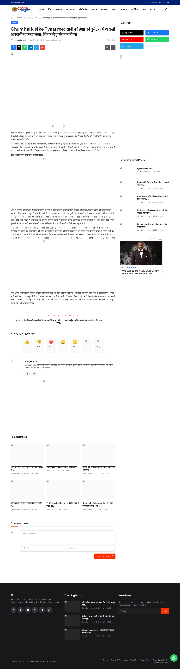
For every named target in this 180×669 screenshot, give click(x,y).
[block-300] (63, 182)
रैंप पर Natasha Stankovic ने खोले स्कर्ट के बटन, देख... (63, 504)
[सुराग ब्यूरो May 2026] (127, 172)
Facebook (154, 33)
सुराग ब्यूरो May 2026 (145, 168)
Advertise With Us (160, 660)
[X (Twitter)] (14, 610)
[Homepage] (21, 9)
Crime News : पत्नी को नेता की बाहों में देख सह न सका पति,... (98, 617)
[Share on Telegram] (36, 47)
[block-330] (140, 55)
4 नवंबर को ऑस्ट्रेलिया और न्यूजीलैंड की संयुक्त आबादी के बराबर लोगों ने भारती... (38, 321)
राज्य (93, 9)
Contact (106, 660)
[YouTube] (28, 610)
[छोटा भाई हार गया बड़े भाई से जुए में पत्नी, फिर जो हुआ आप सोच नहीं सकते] (72, 606)
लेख (113, 9)
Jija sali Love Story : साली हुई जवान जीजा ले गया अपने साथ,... (98, 631)
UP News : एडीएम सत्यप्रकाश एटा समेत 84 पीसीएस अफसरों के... (152, 211)
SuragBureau (31, 361)
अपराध (123, 9)
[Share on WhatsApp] (24, 47)
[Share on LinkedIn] (30, 47)
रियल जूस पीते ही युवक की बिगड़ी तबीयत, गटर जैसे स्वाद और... (153, 183)
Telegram (128, 46)
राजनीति (133, 9)
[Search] (166, 9)
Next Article (70, 315)
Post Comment (103, 556)
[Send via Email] (42, 47)
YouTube (128, 39)
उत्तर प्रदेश (70, 9)
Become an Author (17, 2)
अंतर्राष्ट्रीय (83, 9)
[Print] (107, 47)
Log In (147, 2)
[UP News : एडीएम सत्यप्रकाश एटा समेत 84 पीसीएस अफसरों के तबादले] (127, 214)
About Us (133, 660)
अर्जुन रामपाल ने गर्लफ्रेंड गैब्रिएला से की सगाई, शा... (27, 468)
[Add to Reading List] (113, 47)
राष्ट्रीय (57, 9)
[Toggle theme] (168, 2)
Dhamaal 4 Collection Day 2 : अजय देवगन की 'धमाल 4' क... (98, 504)
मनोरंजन (104, 9)
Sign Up (154, 2)
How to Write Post (160, 663)
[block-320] (63, 404)
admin (49, 470)
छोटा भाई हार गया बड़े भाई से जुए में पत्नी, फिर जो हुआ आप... (98, 603)
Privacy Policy (145, 660)
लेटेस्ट (50, 9)
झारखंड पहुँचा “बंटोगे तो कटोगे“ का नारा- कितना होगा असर (83, 320)
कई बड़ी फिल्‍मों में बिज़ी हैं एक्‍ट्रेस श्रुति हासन (62, 467)
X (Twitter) (129, 33)
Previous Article (54, 315)
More (152, 9)
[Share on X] (19, 47)
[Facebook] (27, 374)
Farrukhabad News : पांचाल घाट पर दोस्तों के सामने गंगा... (152, 225)
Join (165, 611)
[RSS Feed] (34, 374)
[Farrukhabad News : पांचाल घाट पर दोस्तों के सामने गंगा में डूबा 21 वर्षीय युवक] (127, 228)
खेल (143, 9)
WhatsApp (155, 39)
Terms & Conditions (119, 660)
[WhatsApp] (35, 610)
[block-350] (57, 126)
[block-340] (63, 264)
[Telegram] (42, 610)
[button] (162, 2)
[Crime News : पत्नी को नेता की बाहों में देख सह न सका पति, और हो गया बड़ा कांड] (72, 620)
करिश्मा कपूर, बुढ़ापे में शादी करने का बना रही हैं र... (26, 504)
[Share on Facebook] (13, 47)
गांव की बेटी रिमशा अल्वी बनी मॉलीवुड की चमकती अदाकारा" (99, 468)
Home (41, 9)
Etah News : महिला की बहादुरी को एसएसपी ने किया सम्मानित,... (152, 197)
